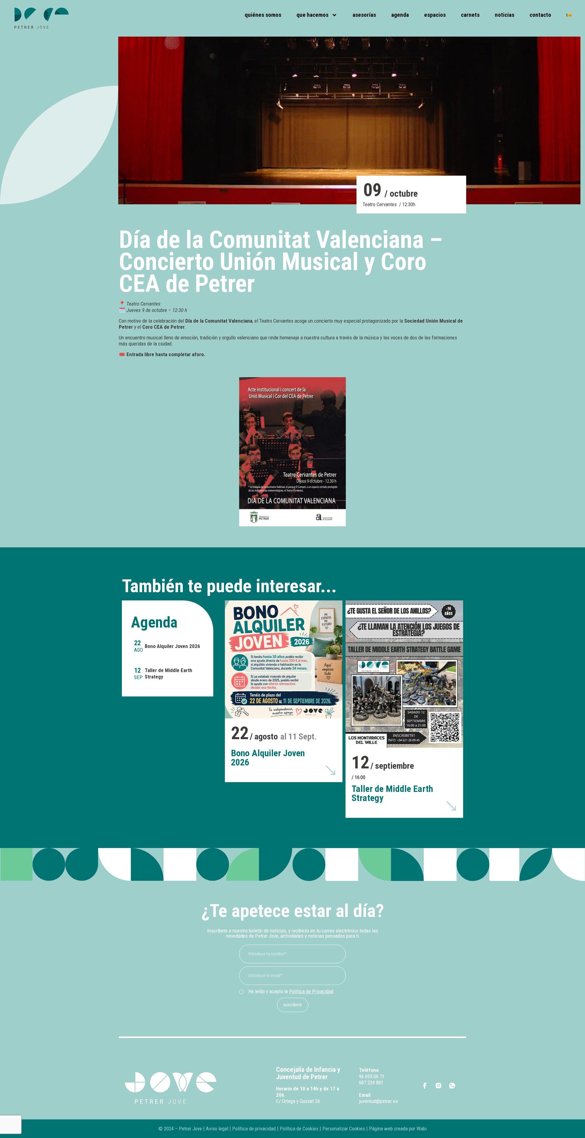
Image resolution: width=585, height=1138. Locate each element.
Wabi (422, 1128)
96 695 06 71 (372, 1076)
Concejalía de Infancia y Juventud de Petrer (308, 1073)
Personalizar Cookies (343, 1128)
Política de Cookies (299, 1128)
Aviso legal (217, 1128)
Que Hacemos (312, 14)
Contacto (540, 14)
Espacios (435, 14)
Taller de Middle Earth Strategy (392, 793)
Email (364, 1095)
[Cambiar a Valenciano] (568, 15)
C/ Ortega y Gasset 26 (298, 1101)
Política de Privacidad (311, 991)
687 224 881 (371, 1082)
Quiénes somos (263, 14)
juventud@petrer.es (378, 1101)
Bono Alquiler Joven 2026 (172, 646)
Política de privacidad (253, 1128)
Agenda (400, 14)
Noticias (504, 14)
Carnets (470, 14)
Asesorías (364, 14)
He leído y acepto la (290, 991)
